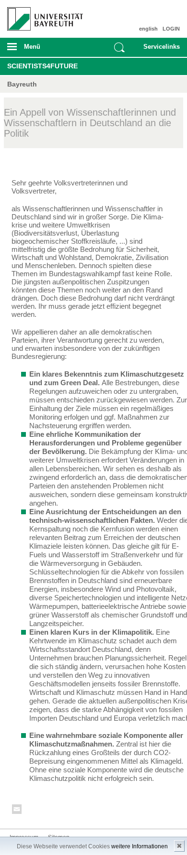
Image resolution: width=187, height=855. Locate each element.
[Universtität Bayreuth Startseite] (42, 15)
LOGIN (171, 29)
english (148, 29)
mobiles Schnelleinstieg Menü (159, 50)
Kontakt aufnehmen (17, 810)
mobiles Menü (41, 50)
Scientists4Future (42, 66)
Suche (119, 47)
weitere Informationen (139, 846)
